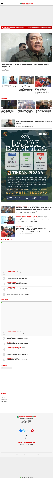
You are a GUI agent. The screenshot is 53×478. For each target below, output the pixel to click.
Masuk (2, 395)
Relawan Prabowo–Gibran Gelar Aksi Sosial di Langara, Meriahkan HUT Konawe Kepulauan (43, 111)
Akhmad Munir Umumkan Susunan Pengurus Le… (18, 343)
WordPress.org (4, 401)
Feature (14, 331)
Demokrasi (24, 216)
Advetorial (9, 337)
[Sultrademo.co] (26, 3)
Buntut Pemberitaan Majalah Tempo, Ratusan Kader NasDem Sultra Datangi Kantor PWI (8, 111)
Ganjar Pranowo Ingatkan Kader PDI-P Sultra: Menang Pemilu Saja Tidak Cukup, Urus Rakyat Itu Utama (26, 112)
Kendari (14, 271)
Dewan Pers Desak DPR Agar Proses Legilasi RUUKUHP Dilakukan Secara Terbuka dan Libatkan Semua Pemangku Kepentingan (26, 89)
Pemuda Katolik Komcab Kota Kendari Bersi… (17, 278)
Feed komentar (4, 399)
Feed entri (3, 397)
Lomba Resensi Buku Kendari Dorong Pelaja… (18, 273)
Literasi (14, 353)
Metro (26, 120)
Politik (30, 216)
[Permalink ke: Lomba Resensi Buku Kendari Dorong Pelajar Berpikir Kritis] (26, 255)
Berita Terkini (19, 120)
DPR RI (23, 120)
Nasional (9, 342)
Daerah (14, 347)
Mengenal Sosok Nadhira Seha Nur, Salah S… (17, 354)
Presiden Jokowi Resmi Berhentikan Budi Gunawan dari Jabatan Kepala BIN (25, 66)
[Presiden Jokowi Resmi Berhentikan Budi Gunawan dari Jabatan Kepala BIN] (26, 47)
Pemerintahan (28, 206)
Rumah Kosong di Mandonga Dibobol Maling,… (18, 294)
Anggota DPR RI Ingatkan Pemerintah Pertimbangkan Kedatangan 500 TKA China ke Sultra (42, 91)
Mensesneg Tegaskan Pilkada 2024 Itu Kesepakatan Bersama (9, 87)
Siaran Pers (35, 216)
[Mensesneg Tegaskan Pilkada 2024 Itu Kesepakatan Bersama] (10, 80)
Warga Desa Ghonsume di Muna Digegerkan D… (18, 349)
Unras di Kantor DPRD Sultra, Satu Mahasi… (17, 359)
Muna (20, 347)
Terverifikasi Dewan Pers (26, 442)
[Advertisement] (26, 15)
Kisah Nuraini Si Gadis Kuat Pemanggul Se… (17, 333)
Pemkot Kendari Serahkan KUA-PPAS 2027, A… (18, 288)
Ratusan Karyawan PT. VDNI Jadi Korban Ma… (17, 338)
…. (9, 70)
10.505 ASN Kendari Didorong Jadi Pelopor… (17, 283)
